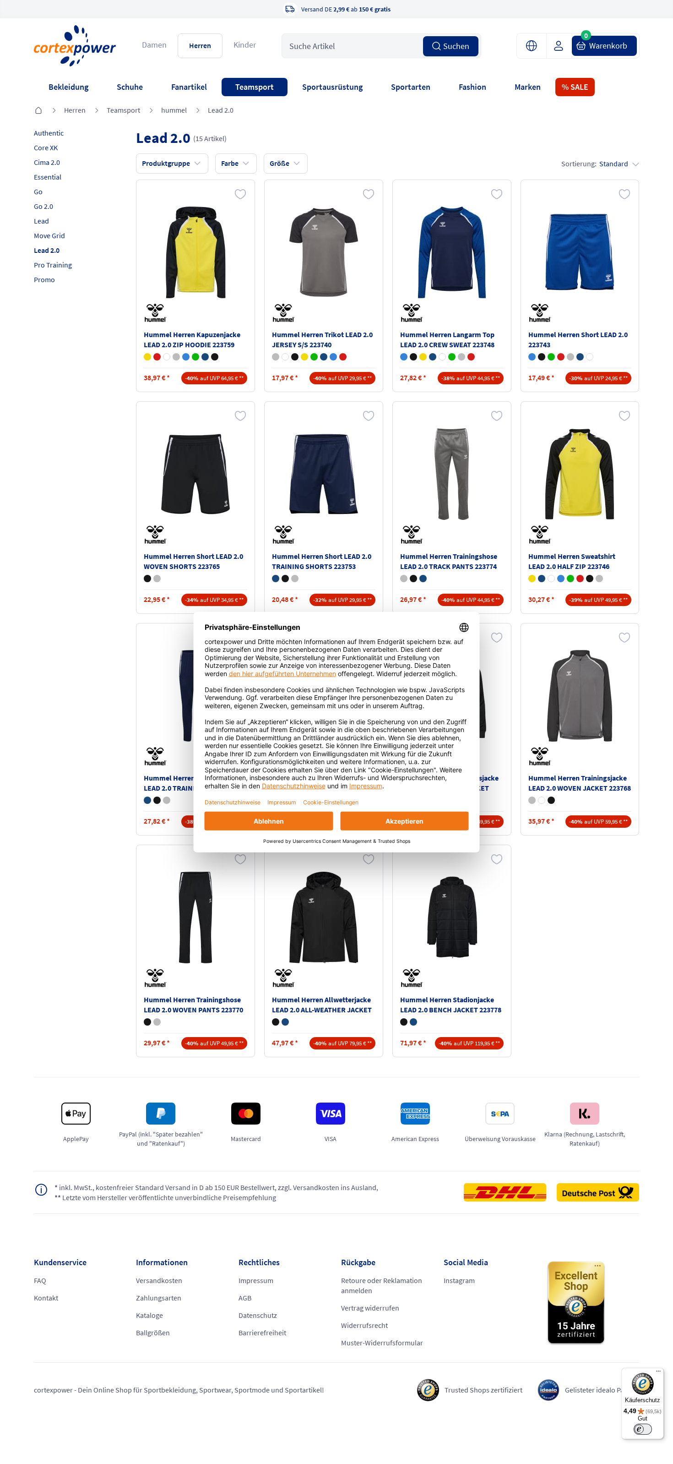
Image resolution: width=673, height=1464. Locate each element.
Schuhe (130, 87)
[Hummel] (157, 313)
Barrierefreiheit (262, 1332)
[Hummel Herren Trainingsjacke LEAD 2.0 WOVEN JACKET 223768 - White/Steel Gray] (541, 800)
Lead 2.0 (220, 110)
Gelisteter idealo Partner (602, 1389)
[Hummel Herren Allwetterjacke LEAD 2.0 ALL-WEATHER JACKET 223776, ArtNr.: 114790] (323, 917)
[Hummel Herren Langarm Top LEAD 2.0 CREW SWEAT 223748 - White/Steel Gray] (442, 357)
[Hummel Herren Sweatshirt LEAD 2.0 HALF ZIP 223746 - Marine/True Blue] (541, 578)
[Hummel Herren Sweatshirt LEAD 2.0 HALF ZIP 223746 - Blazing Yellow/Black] (532, 578)
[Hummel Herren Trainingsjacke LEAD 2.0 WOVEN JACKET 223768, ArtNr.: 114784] (579, 696)
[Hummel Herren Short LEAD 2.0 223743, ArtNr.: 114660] (579, 252)
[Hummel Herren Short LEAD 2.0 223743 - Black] (541, 357)
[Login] (562, 45)
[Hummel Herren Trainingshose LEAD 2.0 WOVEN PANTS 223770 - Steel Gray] (157, 1022)
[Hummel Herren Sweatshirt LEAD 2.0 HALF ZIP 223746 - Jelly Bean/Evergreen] (570, 578)
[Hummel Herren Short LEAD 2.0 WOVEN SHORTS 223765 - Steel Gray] (157, 578)
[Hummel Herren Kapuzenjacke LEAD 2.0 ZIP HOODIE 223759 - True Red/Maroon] (157, 357)
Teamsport (254, 87)
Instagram (459, 1280)
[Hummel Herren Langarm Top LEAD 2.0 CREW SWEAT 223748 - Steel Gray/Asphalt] (461, 357)
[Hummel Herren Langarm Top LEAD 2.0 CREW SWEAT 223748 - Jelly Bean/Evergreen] (452, 357)
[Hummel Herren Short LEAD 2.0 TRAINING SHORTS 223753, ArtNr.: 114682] (323, 474)
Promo (44, 279)
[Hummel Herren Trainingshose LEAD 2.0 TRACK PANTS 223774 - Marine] (423, 578)
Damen (154, 44)
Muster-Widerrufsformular (382, 1342)
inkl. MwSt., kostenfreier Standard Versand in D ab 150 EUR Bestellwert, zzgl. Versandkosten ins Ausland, (216, 1187)
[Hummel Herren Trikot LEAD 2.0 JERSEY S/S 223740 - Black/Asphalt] (295, 357)
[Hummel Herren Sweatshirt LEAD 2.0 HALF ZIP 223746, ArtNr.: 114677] (579, 474)
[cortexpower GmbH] (75, 45)
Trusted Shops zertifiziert (483, 1389)
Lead (41, 220)
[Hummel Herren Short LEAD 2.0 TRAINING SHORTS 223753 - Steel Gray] (295, 578)
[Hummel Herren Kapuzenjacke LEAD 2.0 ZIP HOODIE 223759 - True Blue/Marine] (186, 357)
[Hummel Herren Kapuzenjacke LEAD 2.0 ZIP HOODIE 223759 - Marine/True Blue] (205, 357)
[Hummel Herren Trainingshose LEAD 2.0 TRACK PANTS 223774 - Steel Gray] (403, 578)
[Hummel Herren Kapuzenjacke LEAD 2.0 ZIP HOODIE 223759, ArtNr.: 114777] (195, 252)
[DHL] (509, 1192)
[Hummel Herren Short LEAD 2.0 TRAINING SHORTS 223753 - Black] (285, 578)
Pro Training (53, 264)
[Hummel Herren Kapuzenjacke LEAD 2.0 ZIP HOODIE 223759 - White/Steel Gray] (166, 357)
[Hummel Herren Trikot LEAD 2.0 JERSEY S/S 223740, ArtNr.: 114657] (323, 252)
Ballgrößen (153, 1332)
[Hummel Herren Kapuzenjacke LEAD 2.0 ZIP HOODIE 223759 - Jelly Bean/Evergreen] (195, 357)
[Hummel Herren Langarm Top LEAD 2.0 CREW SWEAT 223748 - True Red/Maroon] (471, 357)
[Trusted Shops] (593, 1303)
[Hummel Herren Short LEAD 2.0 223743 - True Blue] (532, 357)
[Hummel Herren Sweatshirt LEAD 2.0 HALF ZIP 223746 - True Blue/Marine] (560, 578)
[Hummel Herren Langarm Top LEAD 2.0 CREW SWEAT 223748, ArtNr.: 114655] (452, 252)
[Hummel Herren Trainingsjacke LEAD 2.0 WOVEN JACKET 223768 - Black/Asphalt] (551, 800)
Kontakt (46, 1297)
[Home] (38, 110)
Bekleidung (68, 87)
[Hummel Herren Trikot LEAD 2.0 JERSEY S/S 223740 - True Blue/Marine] (333, 357)
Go (38, 191)
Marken (528, 87)
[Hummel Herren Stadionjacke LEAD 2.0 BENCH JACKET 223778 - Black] (403, 1022)
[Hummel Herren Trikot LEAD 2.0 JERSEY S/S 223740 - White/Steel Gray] (285, 357)
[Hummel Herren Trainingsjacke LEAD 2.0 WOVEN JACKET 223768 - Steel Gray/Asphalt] (532, 800)
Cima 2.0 (47, 162)
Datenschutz (258, 1315)
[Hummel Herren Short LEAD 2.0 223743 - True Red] (560, 357)
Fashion (472, 87)
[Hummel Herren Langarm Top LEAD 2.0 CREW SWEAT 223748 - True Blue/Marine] (403, 357)
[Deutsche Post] (598, 1192)
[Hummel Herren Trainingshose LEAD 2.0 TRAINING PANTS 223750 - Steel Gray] (166, 800)
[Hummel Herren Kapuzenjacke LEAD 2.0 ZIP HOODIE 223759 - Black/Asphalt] (214, 357)
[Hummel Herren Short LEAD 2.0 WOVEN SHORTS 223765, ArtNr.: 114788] (195, 474)
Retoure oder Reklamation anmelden (381, 1285)
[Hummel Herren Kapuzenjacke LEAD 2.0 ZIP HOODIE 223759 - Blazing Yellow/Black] (147, 357)
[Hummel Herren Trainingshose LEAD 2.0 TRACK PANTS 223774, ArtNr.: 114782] (452, 474)
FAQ (40, 1280)
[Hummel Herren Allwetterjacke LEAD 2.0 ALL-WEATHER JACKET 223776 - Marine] (285, 1022)
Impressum (256, 1280)
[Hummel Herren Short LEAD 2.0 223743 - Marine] (580, 357)
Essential (47, 176)
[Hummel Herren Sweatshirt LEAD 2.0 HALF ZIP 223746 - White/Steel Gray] (551, 578)
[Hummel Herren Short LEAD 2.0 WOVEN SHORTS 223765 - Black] (147, 578)
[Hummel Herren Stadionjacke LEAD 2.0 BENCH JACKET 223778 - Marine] (413, 1022)
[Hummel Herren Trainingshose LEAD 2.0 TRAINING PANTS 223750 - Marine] (147, 800)
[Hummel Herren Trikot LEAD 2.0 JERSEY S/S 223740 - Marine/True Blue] (323, 357)
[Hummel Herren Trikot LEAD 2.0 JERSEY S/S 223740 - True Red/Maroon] (343, 357)
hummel (174, 110)
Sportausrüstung (332, 87)
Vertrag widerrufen (370, 1307)
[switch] (643, 1429)
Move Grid (49, 235)
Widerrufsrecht (364, 1325)
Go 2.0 (43, 206)
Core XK (46, 147)
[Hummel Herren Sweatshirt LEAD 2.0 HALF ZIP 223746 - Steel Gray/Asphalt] (599, 578)
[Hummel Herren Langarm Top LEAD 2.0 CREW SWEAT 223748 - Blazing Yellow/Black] (423, 357)
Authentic (49, 132)
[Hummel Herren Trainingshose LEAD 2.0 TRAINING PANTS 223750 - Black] (157, 800)
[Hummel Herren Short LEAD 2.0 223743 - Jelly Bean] (551, 357)
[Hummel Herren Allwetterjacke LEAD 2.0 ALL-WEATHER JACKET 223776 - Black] (275, 1022)
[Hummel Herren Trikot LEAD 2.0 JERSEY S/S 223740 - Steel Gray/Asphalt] (275, 357)
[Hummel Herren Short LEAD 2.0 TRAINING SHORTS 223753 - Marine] (275, 578)
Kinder (244, 44)
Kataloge (149, 1315)
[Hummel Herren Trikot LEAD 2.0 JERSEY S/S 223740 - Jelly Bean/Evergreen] (314, 357)
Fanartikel (189, 87)
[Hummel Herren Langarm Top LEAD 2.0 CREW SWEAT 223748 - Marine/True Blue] (432, 357)
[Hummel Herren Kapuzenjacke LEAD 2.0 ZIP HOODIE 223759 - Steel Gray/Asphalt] (176, 357)
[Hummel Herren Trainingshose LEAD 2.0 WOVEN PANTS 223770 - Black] (147, 1022)
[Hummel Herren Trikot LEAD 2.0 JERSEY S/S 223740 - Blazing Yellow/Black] (304, 357)
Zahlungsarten (158, 1297)
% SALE (575, 87)
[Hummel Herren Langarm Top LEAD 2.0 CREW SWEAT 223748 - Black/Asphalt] (413, 357)
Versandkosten (159, 1280)
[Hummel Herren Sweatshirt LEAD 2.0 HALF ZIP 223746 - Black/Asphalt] (589, 578)
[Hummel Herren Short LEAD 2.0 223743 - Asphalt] (570, 357)
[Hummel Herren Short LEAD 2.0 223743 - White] (589, 357)
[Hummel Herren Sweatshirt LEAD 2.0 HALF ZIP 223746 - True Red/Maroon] (580, 578)
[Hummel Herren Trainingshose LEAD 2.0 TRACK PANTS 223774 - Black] (413, 578)
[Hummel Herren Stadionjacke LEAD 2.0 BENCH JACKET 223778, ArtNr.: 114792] (452, 917)
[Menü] (658, 1373)
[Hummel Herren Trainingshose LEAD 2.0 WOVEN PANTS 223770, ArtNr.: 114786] (195, 917)
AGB (245, 1297)
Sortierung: (594, 163)
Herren (200, 45)
